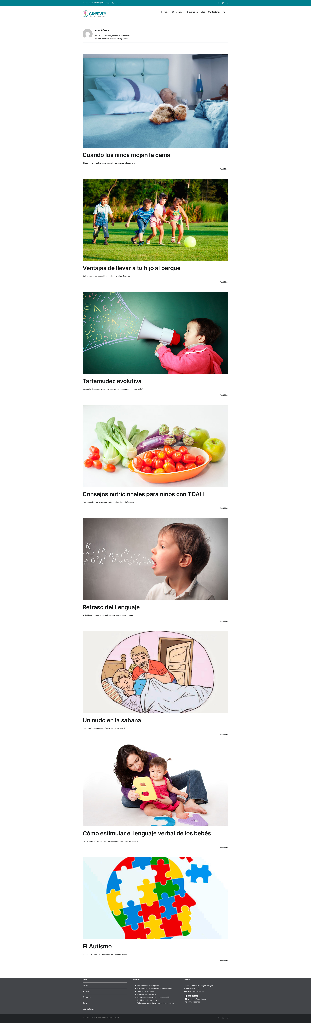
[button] (224, 11)
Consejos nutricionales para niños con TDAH (143, 494)
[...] (135, 163)
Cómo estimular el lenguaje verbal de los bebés (147, 833)
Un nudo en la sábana (112, 720)
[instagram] (223, 1018)
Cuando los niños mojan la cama (126, 154)
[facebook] (219, 1018)
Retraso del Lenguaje (111, 607)
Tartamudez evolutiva (112, 381)
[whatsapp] (227, 1018)
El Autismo (97, 946)
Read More (224, 169)
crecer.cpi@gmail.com (113, 3)
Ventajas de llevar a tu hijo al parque (132, 268)
